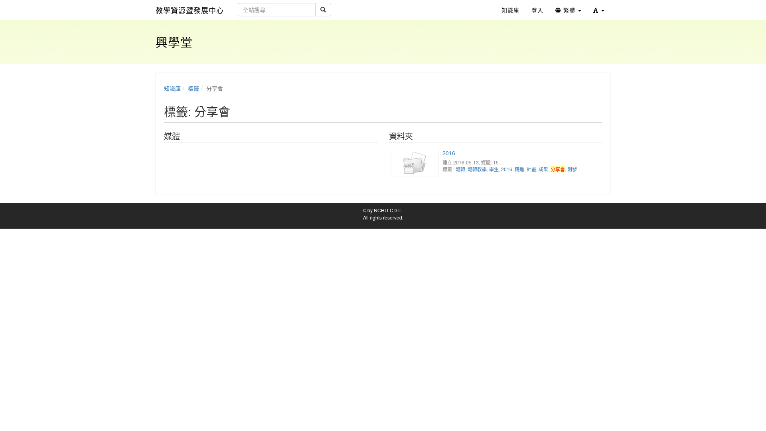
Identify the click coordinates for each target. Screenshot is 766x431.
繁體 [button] (569, 10)
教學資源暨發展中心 (190, 10)
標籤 (193, 88)
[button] (598, 10)
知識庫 (172, 88)
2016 (448, 153)
